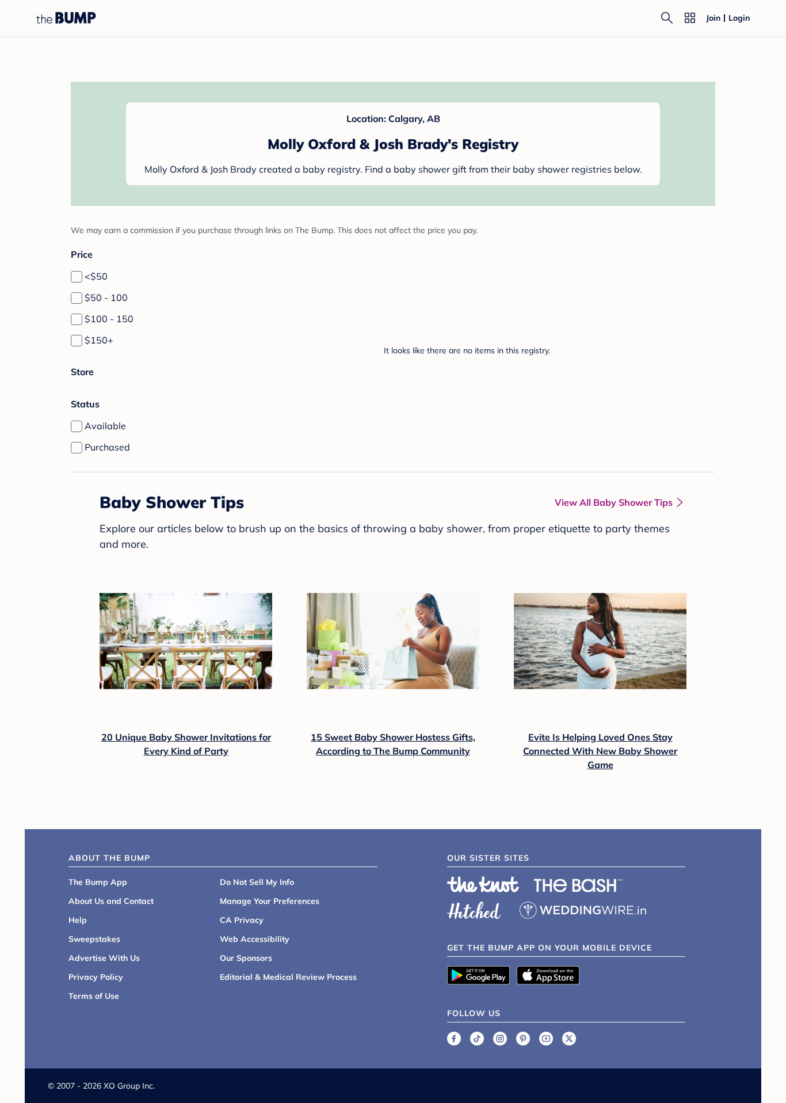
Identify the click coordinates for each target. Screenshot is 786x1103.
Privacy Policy (95, 977)
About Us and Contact (111, 901)
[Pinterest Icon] (523, 1038)
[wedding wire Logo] (583, 908)
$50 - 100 (106, 297)
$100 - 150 (109, 319)
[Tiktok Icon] (477, 1038)
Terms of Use (93, 996)
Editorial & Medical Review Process (288, 977)
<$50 (96, 276)
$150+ (99, 340)
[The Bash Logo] (578, 885)
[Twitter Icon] (569, 1038)
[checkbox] (76, 277)
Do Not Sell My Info (257, 882)
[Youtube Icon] (546, 1038)
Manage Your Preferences (269, 901)
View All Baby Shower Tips (614, 502)
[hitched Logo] (474, 908)
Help (77, 920)
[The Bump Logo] (66, 18)
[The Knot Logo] (483, 884)
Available (105, 426)
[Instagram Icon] (500, 1038)
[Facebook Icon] (454, 1038)
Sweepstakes (94, 939)
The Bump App (97, 882)
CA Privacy (242, 920)
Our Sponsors (246, 958)
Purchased (107, 447)
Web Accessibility (254, 939)
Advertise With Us (104, 958)
